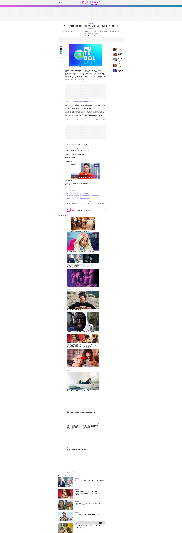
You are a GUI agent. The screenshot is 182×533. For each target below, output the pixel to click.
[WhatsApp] (61, 51)
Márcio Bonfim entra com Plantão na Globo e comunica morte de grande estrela (120, 70)
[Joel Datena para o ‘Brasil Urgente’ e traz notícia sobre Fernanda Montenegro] (65, 482)
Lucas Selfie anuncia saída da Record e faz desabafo (89, 514)
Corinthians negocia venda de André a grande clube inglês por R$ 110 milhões (82, 196)
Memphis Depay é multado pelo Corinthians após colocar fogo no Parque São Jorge (83, 195)
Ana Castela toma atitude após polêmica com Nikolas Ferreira (120, 54)
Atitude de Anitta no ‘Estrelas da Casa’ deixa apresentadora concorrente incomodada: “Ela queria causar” (89, 493)
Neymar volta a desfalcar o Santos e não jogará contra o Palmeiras (80, 191)
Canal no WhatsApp (73, 203)
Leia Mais (96, 522)
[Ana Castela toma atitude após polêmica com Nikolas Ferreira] (115, 55)
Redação (89, 35)
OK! (100, 522)
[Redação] (85, 35)
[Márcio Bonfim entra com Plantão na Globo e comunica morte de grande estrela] (115, 72)
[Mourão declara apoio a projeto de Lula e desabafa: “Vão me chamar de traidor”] (115, 60)
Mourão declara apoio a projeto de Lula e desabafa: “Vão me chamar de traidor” (120, 59)
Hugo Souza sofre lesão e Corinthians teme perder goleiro (78, 193)
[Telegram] (61, 53)
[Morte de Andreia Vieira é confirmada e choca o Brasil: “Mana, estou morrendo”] (115, 50)
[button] (116, 2)
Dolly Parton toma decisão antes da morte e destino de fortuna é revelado (120, 65)
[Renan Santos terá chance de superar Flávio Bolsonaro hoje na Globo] (65, 527)
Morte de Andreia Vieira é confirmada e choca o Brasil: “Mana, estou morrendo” (120, 49)
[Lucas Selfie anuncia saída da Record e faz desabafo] (65, 516)
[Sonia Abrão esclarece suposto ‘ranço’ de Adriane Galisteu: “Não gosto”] (65, 505)
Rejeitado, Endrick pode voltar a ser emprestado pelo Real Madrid (79, 198)
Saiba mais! (89, 210)
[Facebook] (61, 47)
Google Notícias (100, 203)
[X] (61, 49)
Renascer (76, 74)
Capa (58, 21)
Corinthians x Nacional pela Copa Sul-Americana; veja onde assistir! (80, 101)
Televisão (61, 21)
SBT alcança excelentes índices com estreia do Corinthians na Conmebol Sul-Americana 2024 (85, 119)
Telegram (87, 203)
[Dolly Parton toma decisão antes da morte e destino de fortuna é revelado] (115, 66)
